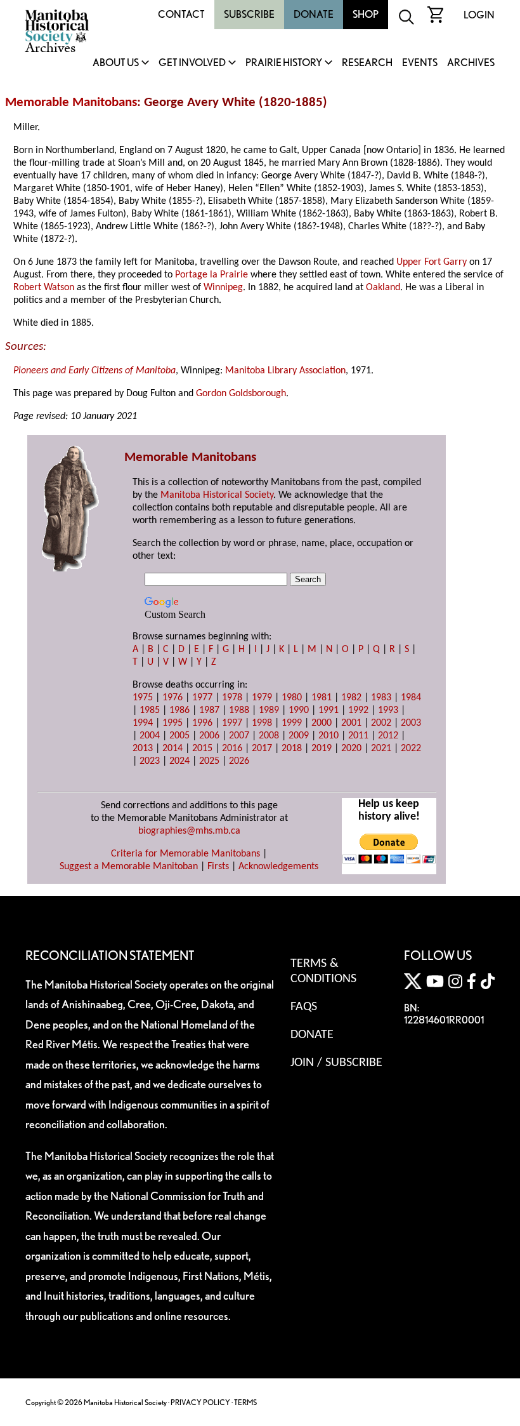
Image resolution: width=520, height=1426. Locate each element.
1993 (388, 710)
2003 (411, 723)
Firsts (218, 867)
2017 (262, 748)
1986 (179, 710)
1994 (143, 723)
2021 (381, 748)
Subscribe (249, 14)
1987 (209, 710)
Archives (471, 63)
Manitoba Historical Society (216, 495)
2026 (239, 761)
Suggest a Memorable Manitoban (129, 867)
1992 (358, 710)
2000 (321, 723)
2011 (358, 736)
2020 (351, 748)
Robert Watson (43, 288)
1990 (299, 710)
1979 (262, 698)
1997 (232, 723)
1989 (269, 710)
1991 (328, 710)
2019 (321, 748)
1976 (172, 698)
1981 (321, 698)
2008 (269, 736)
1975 (143, 698)
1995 (172, 723)
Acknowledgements (278, 867)
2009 (299, 736)
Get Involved (192, 63)
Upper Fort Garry (431, 262)
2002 (381, 723)
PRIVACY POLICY (200, 1402)
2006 (209, 736)
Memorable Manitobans (71, 102)
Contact (181, 14)
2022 (411, 748)
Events (420, 63)
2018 (292, 748)
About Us (116, 63)
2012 (388, 736)
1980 (292, 698)
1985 (150, 710)
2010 (328, 736)
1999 (292, 723)
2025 (209, 761)
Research (367, 63)
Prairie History (283, 63)
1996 (202, 723)
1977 (202, 698)
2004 (150, 736)
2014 (172, 748)
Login (479, 15)
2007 (239, 736)
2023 (150, 761)
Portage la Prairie (211, 275)
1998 (262, 723)
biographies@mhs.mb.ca (189, 831)
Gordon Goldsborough (241, 394)
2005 (179, 736)
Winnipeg (223, 288)
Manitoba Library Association (285, 371)
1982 (351, 698)
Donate (314, 14)
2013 (143, 748)
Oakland (383, 288)
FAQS (303, 1007)
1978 (232, 698)
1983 (381, 698)
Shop (366, 14)
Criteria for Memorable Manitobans (185, 854)
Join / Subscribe (336, 1062)
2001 (351, 723)
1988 (239, 710)
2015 (202, 748)
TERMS (245, 1402)
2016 (232, 748)
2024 (179, 761)
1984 (411, 698)
